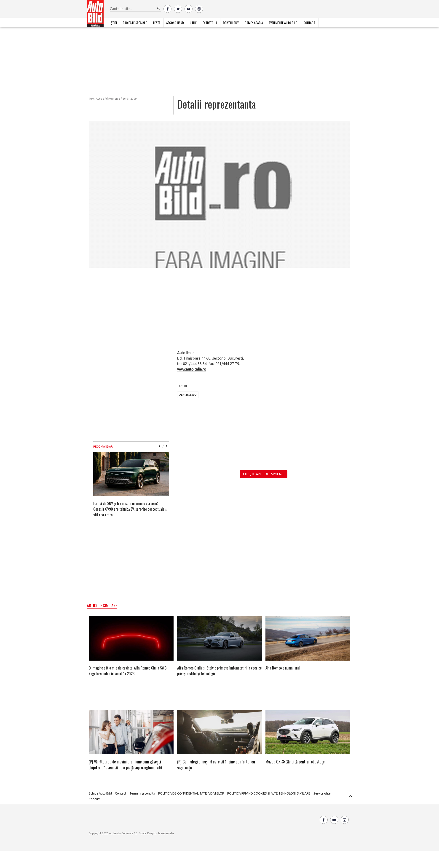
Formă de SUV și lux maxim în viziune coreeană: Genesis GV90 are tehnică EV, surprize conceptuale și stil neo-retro (130, 509)
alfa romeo (188, 394)
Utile (193, 22)
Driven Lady (231, 22)
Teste (156, 22)
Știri (114, 22)
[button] (158, 8)
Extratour (210, 22)
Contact (309, 22)
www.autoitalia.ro (191, 369)
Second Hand (175, 22)
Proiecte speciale (135, 22)
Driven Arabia (254, 22)
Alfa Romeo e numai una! (282, 668)
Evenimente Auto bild (283, 22)
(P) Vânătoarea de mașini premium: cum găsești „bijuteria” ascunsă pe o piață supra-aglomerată (125, 765)
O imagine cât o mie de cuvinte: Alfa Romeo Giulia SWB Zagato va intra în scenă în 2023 (127, 670)
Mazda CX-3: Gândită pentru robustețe (295, 762)
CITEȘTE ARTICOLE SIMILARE (263, 474)
